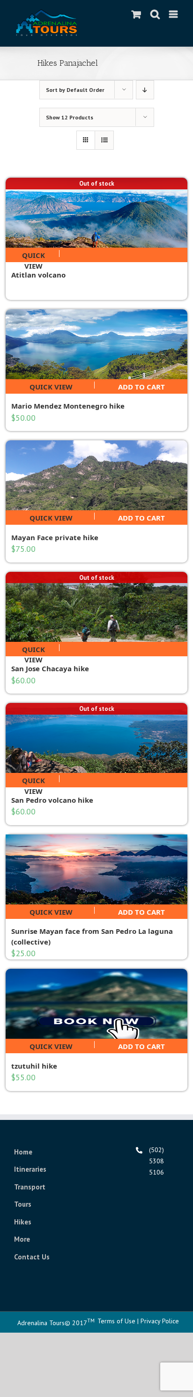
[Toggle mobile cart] (136, 14)
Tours (22, 1204)
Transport (29, 1186)
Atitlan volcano (38, 274)
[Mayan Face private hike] (96, 475)
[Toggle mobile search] (155, 14)
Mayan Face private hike (54, 537)
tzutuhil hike (34, 1065)
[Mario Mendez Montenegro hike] (96, 344)
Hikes (22, 1221)
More (22, 1239)
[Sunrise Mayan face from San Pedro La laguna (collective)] (96, 869)
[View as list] (104, 140)
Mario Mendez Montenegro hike (68, 405)
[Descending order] (145, 89)
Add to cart (141, 385)
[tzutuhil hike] (96, 1004)
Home (23, 1151)
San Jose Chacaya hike (50, 668)
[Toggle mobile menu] (174, 14)
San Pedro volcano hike (52, 800)
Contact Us (32, 1256)
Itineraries (30, 1169)
